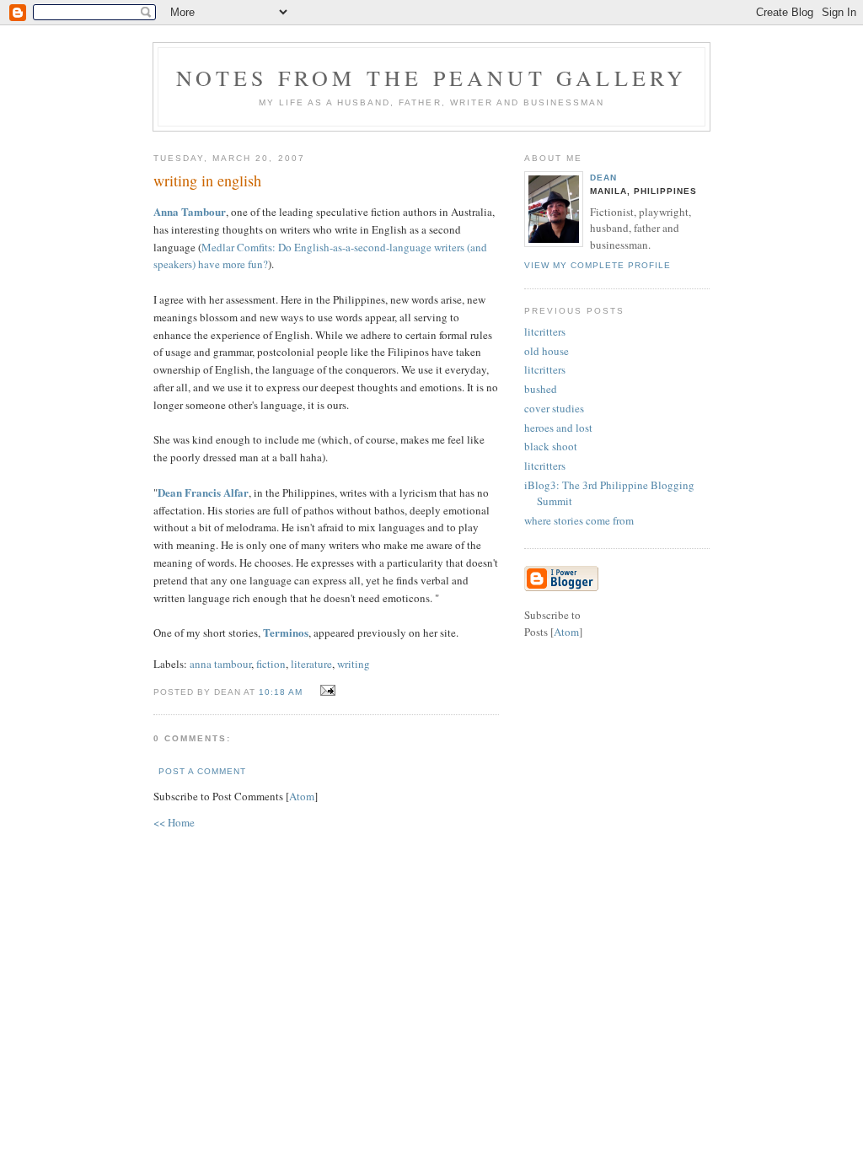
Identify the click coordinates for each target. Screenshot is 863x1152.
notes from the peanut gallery (432, 77)
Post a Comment (202, 771)
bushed (540, 388)
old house (546, 350)
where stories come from (579, 520)
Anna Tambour (189, 211)
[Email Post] (325, 690)
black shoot (550, 446)
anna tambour (220, 663)
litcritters (545, 331)
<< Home (174, 822)
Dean (603, 177)
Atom (301, 796)
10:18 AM (282, 692)
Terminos (285, 632)
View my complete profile (597, 265)
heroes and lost (558, 427)
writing (353, 663)
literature (311, 663)
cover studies (554, 408)
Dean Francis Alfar (203, 492)
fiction (271, 663)
